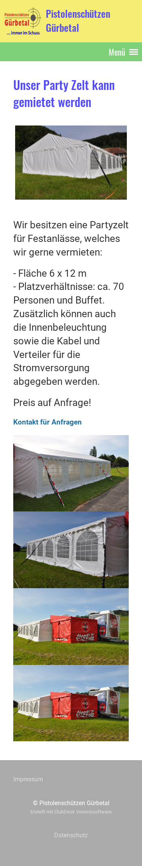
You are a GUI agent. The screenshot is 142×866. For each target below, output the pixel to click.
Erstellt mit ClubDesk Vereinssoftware (71, 812)
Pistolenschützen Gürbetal (78, 21)
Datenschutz (71, 835)
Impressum (28, 779)
